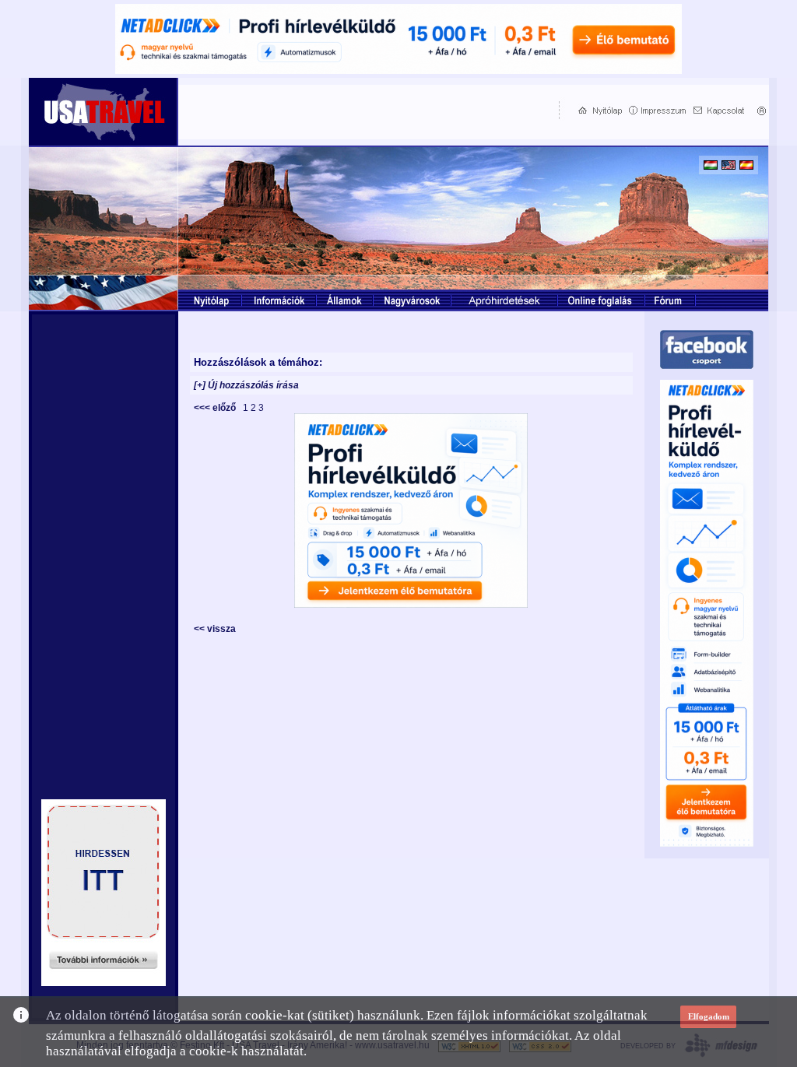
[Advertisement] (365, 109)
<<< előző (217, 407)
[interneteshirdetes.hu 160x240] (103, 981)
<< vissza (215, 628)
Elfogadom (708, 1016)
